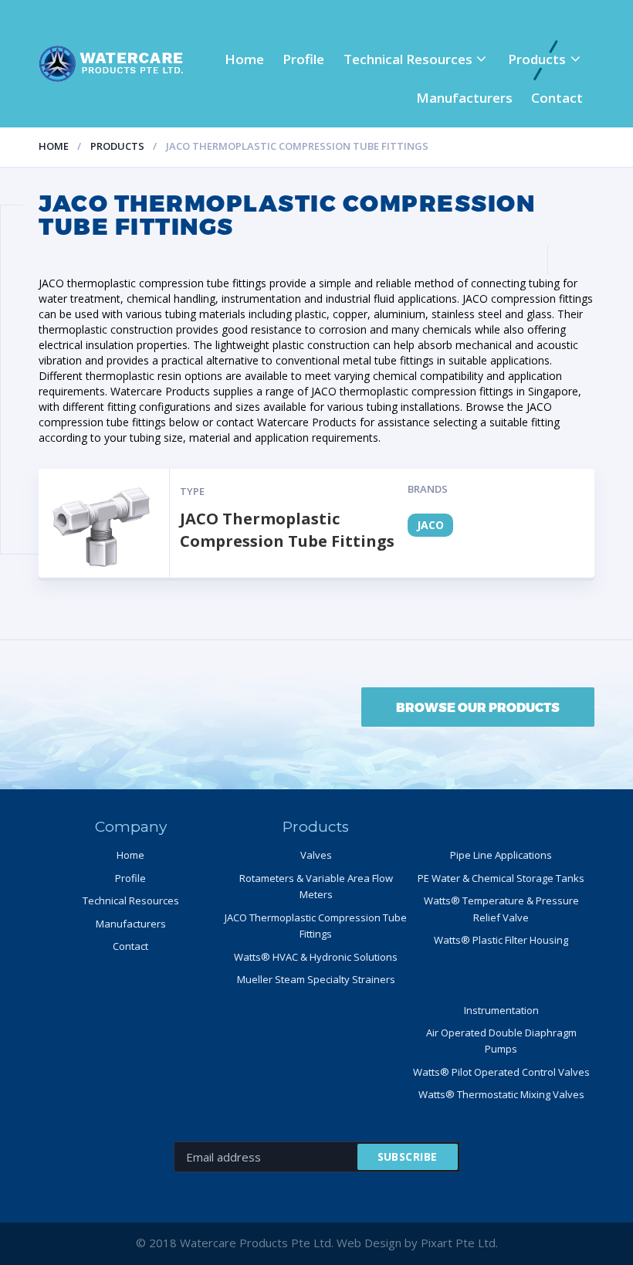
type (192, 491)
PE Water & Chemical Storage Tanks (501, 878)
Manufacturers (464, 98)
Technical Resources (408, 59)
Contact (557, 98)
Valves (316, 855)
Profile (303, 59)
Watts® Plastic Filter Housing (501, 940)
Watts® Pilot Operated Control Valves (501, 1072)
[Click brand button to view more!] (104, 525)
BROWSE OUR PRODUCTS (478, 707)
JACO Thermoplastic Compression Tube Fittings (287, 529)
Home (244, 59)
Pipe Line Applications (501, 855)
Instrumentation (501, 1010)
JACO (430, 524)
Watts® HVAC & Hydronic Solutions (316, 957)
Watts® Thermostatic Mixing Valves (501, 1094)
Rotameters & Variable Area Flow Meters (316, 886)
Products (537, 59)
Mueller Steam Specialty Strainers (316, 979)
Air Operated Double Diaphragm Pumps (501, 1041)
